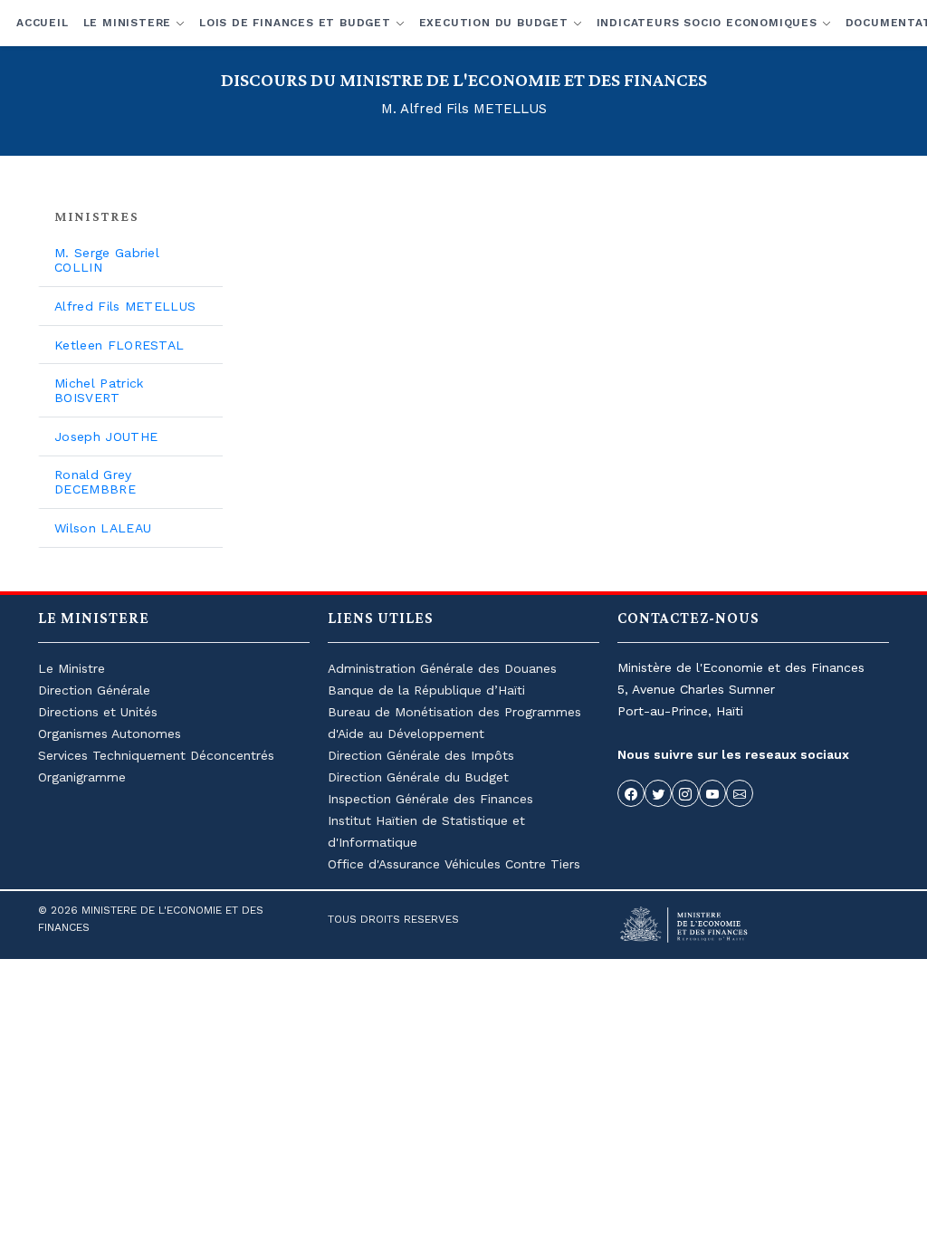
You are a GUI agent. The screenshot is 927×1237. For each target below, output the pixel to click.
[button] (134, 23)
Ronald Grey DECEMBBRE (95, 481)
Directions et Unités (98, 712)
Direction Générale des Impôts (421, 755)
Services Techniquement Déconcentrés (156, 755)
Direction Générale (94, 690)
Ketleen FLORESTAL (119, 345)
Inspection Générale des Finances (430, 798)
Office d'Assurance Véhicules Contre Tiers (454, 864)
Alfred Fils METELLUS (125, 306)
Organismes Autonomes (109, 733)
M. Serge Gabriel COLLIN (106, 259)
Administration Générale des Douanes (442, 668)
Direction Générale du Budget (418, 777)
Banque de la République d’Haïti (426, 690)
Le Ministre (71, 668)
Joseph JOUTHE (106, 436)
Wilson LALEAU (102, 528)
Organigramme (82, 777)
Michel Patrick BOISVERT (98, 390)
